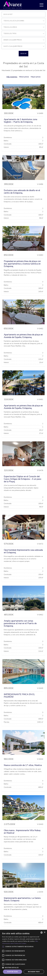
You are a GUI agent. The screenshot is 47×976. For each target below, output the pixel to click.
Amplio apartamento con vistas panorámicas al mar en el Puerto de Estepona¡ (20, 623)
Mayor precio (36, 77)
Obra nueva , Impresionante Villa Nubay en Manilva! (22, 831)
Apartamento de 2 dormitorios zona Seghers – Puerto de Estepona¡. (20, 120)
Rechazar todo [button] (34, 972)
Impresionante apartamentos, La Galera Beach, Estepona (22, 899)
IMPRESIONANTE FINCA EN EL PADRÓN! (19, 695)
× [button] (44, 932)
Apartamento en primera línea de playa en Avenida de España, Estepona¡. (23, 336)
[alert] (23, 953)
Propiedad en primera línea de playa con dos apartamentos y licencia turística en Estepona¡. (22, 264)
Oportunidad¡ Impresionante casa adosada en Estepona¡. (23, 551)
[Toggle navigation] (41, 5)
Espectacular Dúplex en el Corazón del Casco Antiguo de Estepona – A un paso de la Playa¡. (22, 479)
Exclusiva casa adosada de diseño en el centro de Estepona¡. (22, 191)
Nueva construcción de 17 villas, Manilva (23, 765)
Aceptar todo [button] (12, 972)
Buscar (23, 54)
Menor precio (24, 77)
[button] (23, 967)
